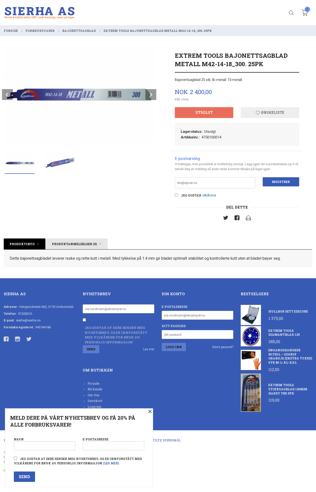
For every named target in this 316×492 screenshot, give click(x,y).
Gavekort (95, 400)
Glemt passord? (222, 347)
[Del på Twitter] (225, 218)
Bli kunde (95, 389)
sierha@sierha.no (28, 320)
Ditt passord (174, 326)
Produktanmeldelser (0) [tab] (74, 244)
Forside (93, 383)
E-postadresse (174, 307)
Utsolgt (204, 112)
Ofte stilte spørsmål (161, 440)
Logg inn (94, 406)
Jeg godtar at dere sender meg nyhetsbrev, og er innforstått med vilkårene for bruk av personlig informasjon (116, 334)
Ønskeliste (272, 112)
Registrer (281, 182)
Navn (19, 439)
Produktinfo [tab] (22, 244)
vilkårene (209, 195)
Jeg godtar (191, 195)
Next (150, 94)
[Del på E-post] (248, 218)
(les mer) (111, 463)
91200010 (25, 313)
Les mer (148, 349)
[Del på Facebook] (237, 218)
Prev (7, 94)
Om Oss (93, 395)
